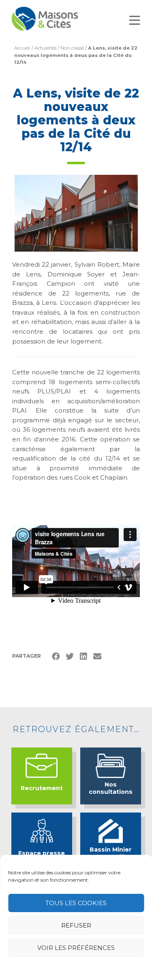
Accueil (22, 48)
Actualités (45, 48)
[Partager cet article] (97, 656)
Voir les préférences (76, 948)
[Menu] (134, 20)
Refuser (76, 925)
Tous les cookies (76, 903)
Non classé (72, 48)
